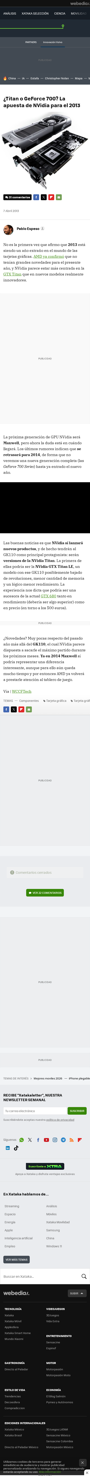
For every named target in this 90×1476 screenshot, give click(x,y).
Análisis (51, 1206)
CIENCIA (59, 13)
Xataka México (14, 1429)
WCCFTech (21, 691)
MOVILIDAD (79, 13)
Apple (9, 1230)
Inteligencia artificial (19, 1238)
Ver (47, 893)
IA (23, 78)
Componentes (29, 700)
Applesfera (12, 1327)
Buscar (84, 1276)
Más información (50, 1472)
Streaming (12, 1206)
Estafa (35, 78)
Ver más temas (16, 1259)
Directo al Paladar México (21, 1447)
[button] (30, 228)
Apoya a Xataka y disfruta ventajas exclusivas (45, 1174)
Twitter (44, 197)
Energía (10, 1222)
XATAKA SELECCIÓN (35, 13)
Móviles (51, 1214)
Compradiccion (15, 1408)
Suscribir (77, 1111)
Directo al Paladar (16, 1369)
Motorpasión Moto (58, 1375)
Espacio (10, 1214)
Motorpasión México (59, 1447)
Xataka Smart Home (18, 1333)
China (12, 78)
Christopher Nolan (57, 78)
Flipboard (51, 197)
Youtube (46, 1139)
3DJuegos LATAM (57, 1429)
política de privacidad (60, 1120)
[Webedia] (80, 3)
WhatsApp (21, 1139)
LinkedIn (7, 1147)
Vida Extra (52, 1321)
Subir (74, 1293)
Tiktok (16, 1147)
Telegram (63, 1139)
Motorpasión (54, 1369)
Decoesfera (12, 1402)
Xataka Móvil (13, 1321)
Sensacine (53, 1342)
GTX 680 (48, 596)
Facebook (36, 197)
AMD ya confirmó (48, 256)
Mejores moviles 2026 (48, 1078)
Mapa (78, 78)
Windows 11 (54, 1246)
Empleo (10, 1246)
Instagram (54, 1139)
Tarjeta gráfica (56, 700)
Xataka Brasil (13, 1435)
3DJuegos (52, 1315)
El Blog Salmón (56, 1396)
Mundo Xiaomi (14, 1339)
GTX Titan (12, 274)
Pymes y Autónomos (59, 1402)
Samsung (53, 1230)
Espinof (51, 1348)
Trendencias (13, 1396)
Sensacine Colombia (59, 1441)
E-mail (59, 197)
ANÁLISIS (9, 13)
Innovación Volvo (52, 42)
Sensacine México (58, 1435)
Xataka (9, 1315)
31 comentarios (19, 197)
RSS (71, 1139)
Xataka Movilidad (58, 1222)
